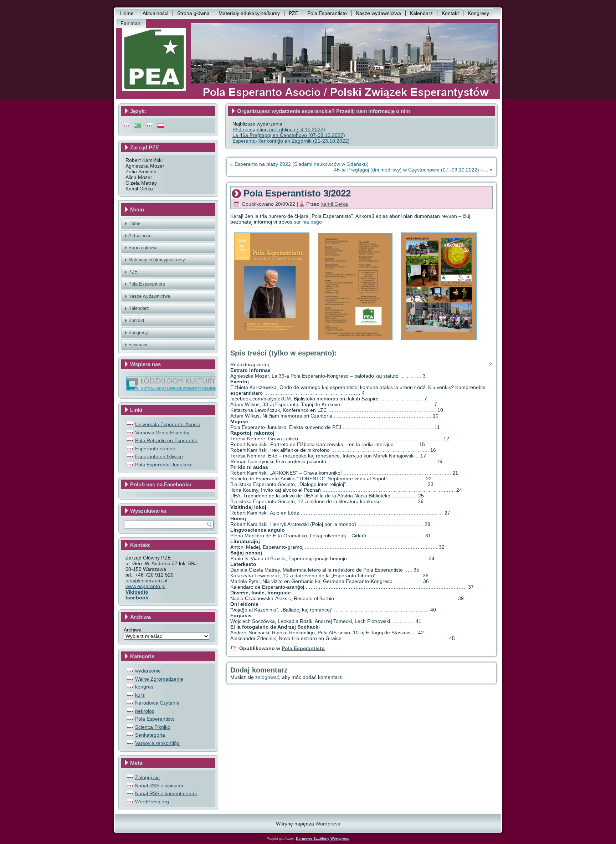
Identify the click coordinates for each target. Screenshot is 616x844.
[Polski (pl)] (161, 125)
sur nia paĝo (308, 222)
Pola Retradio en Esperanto (166, 440)
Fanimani (131, 23)
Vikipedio (136, 592)
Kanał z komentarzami (166, 793)
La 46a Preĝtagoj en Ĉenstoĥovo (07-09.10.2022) (288, 135)
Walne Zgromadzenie (159, 679)
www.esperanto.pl (145, 586)
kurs (140, 695)
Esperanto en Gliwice (159, 456)
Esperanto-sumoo (155, 448)
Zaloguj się (147, 777)
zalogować (267, 677)
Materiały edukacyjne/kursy (249, 13)
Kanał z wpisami (159, 785)
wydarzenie (148, 671)
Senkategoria (150, 735)
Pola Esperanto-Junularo (163, 464)
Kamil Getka (334, 204)
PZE (293, 13)
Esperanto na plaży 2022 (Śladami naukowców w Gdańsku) (302, 164)
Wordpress (327, 824)
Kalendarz (421, 13)
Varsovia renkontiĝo (157, 743)
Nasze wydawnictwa (378, 13)
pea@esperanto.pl (146, 580)
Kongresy (478, 13)
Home (127, 13)
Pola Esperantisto (327, 13)
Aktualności (155, 13)
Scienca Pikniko (152, 727)
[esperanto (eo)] (138, 125)
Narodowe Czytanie (157, 703)
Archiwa (133, 630)
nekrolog (145, 711)
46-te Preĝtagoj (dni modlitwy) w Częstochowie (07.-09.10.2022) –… (411, 170)
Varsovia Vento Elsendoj (162, 432)
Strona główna (193, 13)
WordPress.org (152, 801)
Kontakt (450, 13)
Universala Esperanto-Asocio (167, 424)
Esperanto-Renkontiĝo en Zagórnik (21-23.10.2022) (291, 141)
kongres (144, 687)
